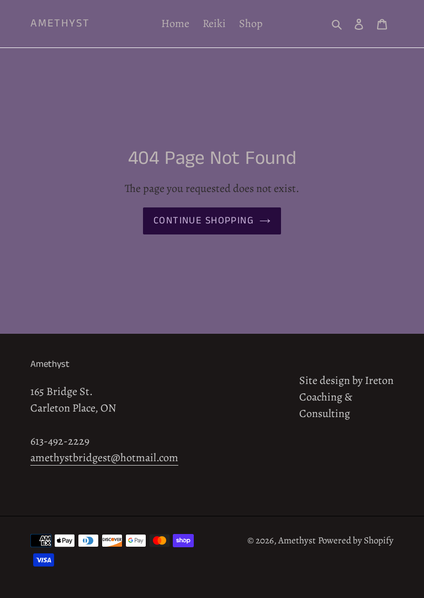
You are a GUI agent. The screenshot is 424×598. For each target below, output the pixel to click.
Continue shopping (203, 220)
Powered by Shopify (356, 540)
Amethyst (60, 23)
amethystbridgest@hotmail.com (104, 457)
